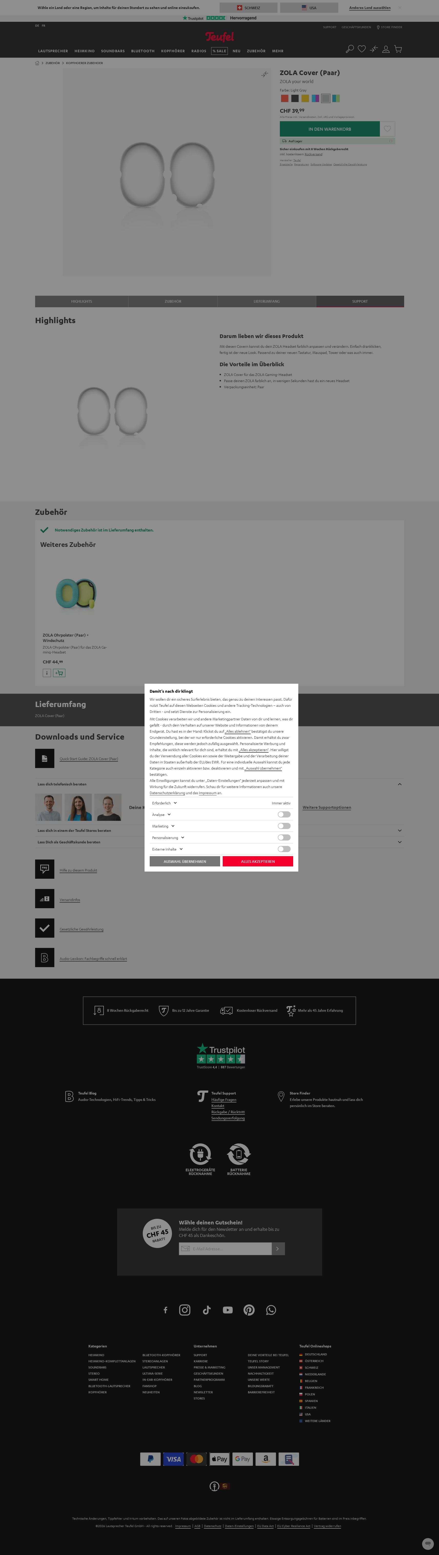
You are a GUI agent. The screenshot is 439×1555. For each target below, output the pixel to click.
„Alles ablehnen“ (238, 731)
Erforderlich (161, 803)
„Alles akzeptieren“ (254, 749)
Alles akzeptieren (258, 861)
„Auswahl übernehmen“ (263, 768)
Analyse (158, 814)
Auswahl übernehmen (185, 861)
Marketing (160, 826)
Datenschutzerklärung (167, 792)
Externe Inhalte (164, 849)
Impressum (208, 792)
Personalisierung (165, 837)
